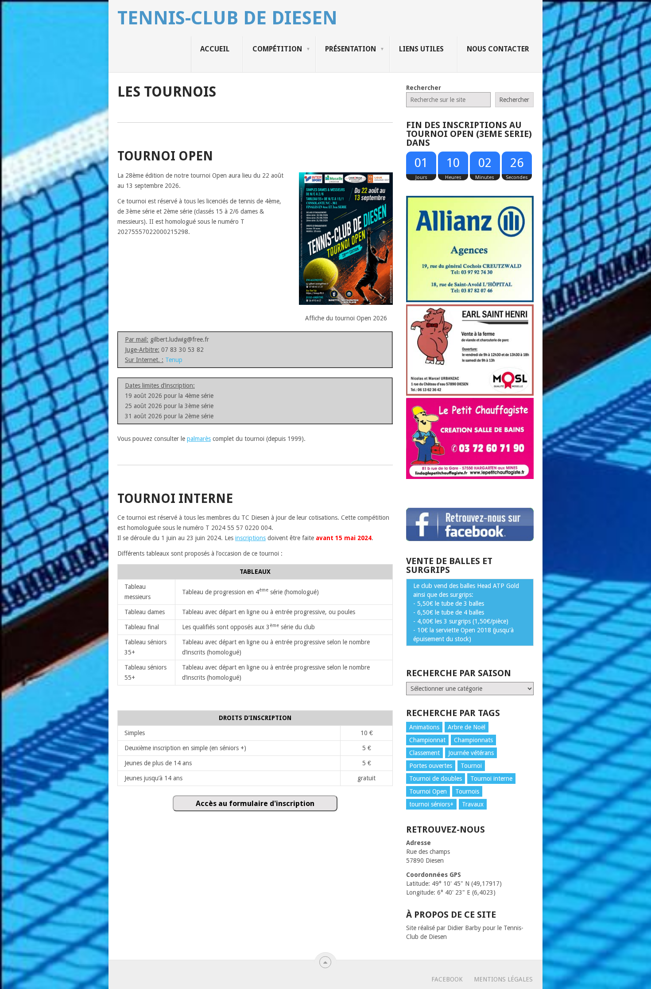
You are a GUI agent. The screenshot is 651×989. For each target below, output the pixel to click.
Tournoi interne (491, 778)
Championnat (427, 740)
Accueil (214, 49)
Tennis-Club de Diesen (227, 18)
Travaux (473, 804)
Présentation (350, 49)
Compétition (277, 49)
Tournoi (471, 765)
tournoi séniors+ (431, 804)
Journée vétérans (471, 752)
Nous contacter (498, 49)
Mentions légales (503, 979)
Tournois (467, 791)
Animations (424, 727)
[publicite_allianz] (470, 300)
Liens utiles (421, 49)
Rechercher (423, 87)
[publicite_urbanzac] (470, 393)
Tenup (173, 359)
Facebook (447, 979)
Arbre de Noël (466, 727)
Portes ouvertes (430, 765)
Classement (424, 752)
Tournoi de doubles (435, 778)
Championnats (473, 740)
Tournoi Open (428, 791)
